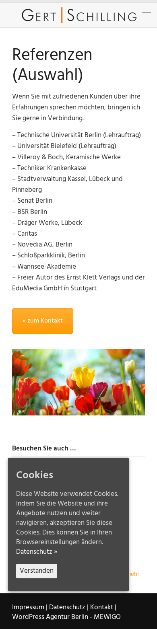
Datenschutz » (36, 552)
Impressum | (30, 607)
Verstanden (37, 570)
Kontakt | (103, 607)
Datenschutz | (69, 607)
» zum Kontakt (43, 321)
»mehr (131, 574)
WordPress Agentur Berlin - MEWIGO (66, 617)
